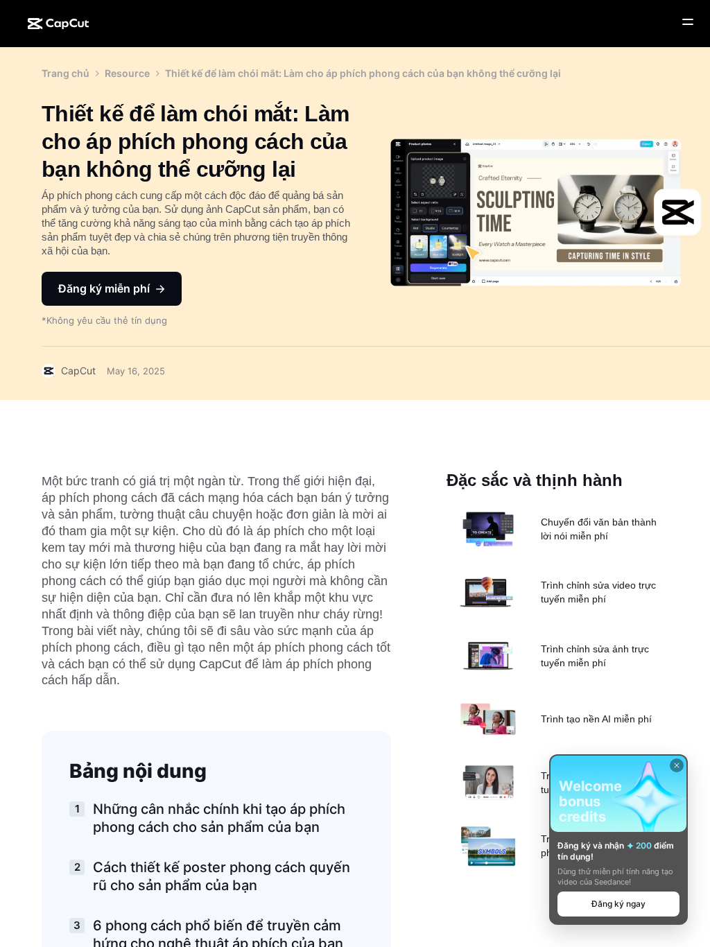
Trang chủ (65, 73)
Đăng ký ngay (618, 903)
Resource (127, 73)
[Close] (677, 765)
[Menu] (687, 22)
